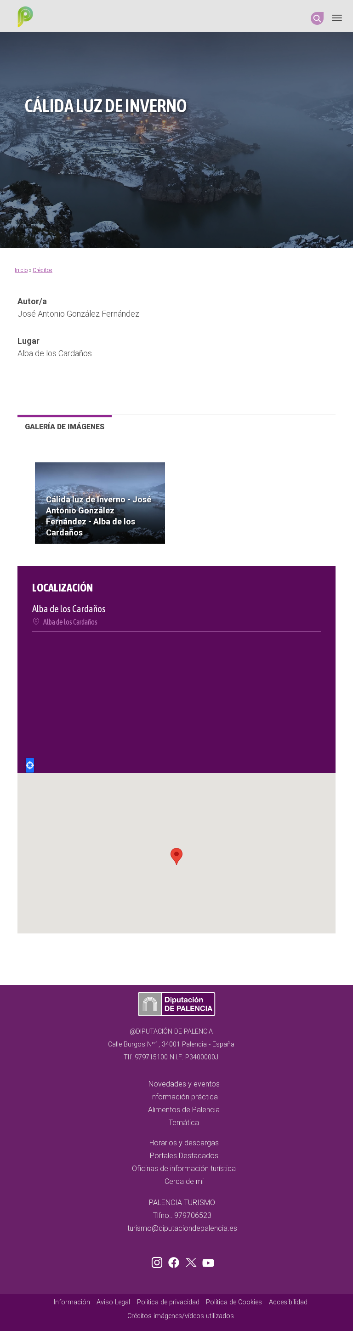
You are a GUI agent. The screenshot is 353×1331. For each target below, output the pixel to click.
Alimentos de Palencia (184, 1109)
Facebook (176, 1260)
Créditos (42, 270)
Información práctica (184, 1096)
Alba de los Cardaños (70, 622)
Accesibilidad (288, 1302)
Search (317, 18)
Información (72, 1302)
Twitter (192, 1260)
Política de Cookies (234, 1302)
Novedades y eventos (184, 1084)
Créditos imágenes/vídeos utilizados (180, 1316)
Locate (30, 765)
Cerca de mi (184, 1181)
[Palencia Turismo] (23, 18)
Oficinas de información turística (184, 1168)
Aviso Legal (113, 1302)
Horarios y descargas (184, 1142)
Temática (184, 1122)
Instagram (158, 1260)
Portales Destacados (184, 1155)
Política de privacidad (168, 1302)
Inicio (21, 270)
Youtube (206, 1260)
